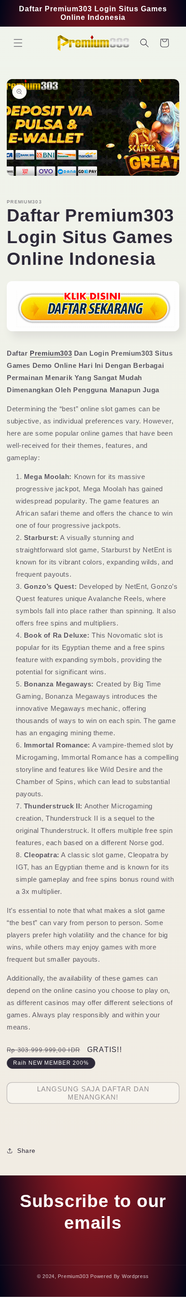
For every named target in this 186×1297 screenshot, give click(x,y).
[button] (18, 43)
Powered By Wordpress (119, 1276)
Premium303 (51, 353)
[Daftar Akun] (93, 334)
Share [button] (26, 1150)
